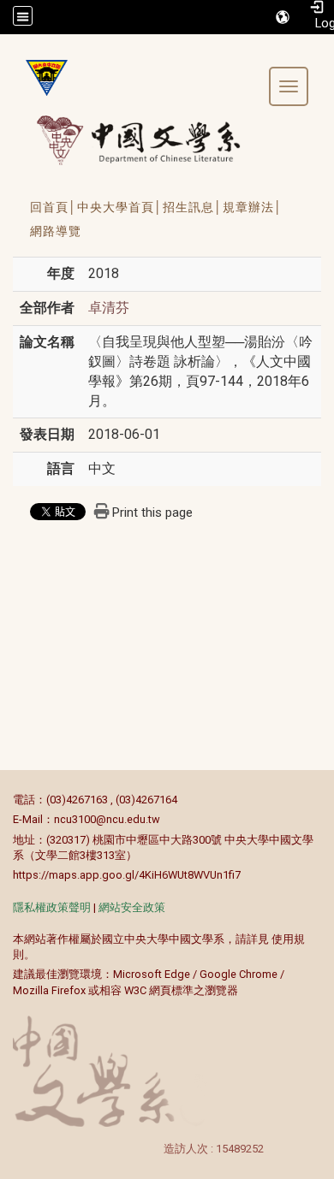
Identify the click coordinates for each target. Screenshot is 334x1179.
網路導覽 (55, 231)
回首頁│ (53, 207)
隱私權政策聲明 (52, 907)
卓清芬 (108, 307)
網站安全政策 (131, 907)
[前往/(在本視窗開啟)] (154, 140)
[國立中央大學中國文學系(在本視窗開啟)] (40, 78)
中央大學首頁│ (120, 207)
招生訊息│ (193, 207)
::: (4, 799)
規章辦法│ (253, 207)
